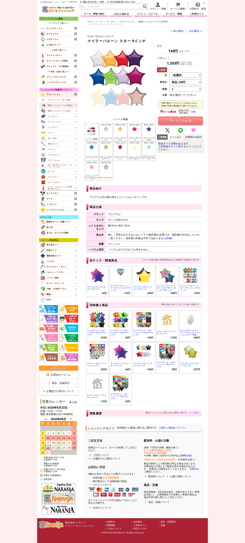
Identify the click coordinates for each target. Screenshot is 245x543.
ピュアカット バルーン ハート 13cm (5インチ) (119, 396)
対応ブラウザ (140, 529)
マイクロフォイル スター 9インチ (96, 287)
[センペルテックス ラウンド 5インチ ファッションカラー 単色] (190, 319)
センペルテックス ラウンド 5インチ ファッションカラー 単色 (190, 332)
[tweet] (167, 131)
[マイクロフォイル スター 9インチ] (97, 275)
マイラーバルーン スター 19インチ (143, 287)
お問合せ (110, 522)
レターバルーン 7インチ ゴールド (166, 332)
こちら (193, 234)
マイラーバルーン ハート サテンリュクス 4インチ (120, 287)
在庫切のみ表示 (193, 137)
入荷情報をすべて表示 (170, 146)
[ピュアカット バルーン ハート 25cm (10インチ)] (144, 319)
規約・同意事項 (168, 522)
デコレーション (126, 21)
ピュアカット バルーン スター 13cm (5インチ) (119, 332)
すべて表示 (175, 137)
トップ (94, 21)
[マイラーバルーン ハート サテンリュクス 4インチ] (120, 275)
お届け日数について (180, 476)
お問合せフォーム (60, 374)
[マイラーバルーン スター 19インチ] (144, 275)
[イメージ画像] (120, 113)
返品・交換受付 (60, 383)
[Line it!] (180, 131)
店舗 (163, 525)
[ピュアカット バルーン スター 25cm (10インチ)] (97, 319)
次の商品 (194, 30)
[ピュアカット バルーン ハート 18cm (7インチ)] (167, 351)
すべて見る (194, 412)
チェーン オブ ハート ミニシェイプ (96, 364)
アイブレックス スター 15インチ (189, 364)
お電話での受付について (58, 391)
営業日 (193, 468)
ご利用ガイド (140, 525)
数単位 (163, 81)
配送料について (156, 476)
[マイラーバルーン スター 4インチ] (144, 351)
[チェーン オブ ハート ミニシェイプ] (97, 351)
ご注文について (101, 455)
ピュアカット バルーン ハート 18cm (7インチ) (166, 364)
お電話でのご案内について (107, 458)
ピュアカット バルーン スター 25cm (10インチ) (97, 332)
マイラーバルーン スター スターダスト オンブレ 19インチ (166, 287)
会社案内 (138, 522)
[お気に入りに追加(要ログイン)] (193, 131)
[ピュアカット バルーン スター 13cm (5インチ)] (120, 319)
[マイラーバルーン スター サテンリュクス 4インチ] (190, 275)
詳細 (74, 402)
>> (71, 419)
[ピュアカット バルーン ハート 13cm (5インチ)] (120, 383)
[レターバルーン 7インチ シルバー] (97, 383)
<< (46, 419)
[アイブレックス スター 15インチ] (190, 351)
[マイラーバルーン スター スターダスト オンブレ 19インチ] (167, 275)
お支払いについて (102, 507)
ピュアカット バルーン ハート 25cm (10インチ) (143, 332)
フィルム (110, 21)
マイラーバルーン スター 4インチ (143, 364)
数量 (164, 88)
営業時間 (110, 525)
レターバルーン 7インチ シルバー (97, 396)
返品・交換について (158, 502)
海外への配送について (172, 427)
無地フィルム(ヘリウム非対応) (153, 21)
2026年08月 (59, 419)
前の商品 (178, 30)
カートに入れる (181, 120)
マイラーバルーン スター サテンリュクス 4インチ (190, 287)
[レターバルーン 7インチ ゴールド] (167, 319)
